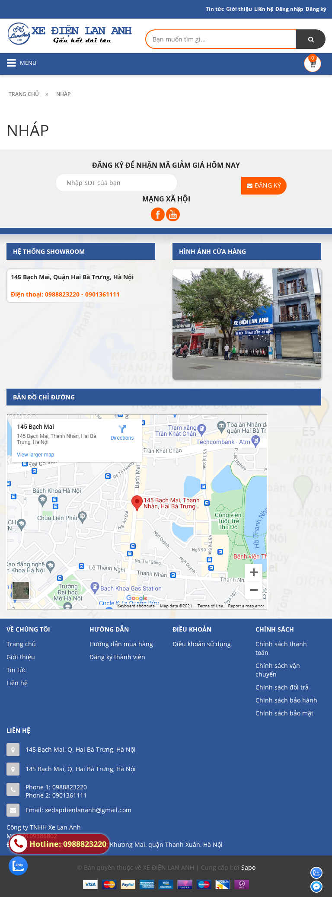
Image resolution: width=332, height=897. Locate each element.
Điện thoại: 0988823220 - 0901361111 (65, 294)
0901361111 (69, 795)
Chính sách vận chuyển (277, 669)
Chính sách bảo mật (284, 713)
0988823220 (69, 787)
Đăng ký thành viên (117, 657)
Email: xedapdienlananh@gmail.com (78, 810)
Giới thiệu (239, 9)
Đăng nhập (289, 9)
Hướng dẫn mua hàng (121, 644)
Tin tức (215, 9)
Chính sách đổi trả (282, 687)
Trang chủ (21, 644)
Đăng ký (316, 9)
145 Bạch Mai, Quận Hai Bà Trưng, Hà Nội (72, 277)
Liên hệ (17, 683)
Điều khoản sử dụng (201, 644)
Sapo (248, 867)
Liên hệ (263, 9)
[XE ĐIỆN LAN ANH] (69, 33)
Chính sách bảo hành (286, 700)
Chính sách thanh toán (281, 648)
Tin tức (16, 670)
